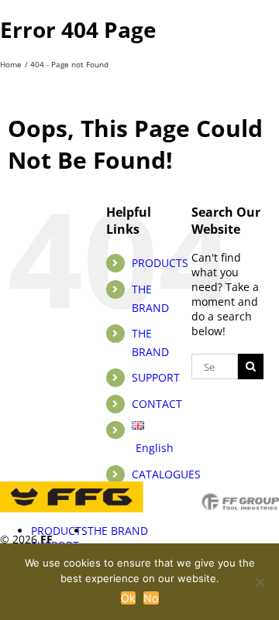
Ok (128, 598)
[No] (259, 582)
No (151, 598)
